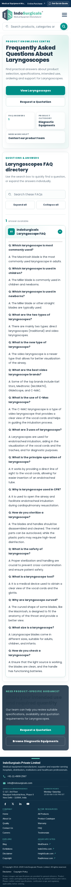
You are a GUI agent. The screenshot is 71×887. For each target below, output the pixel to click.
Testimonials (43, 833)
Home (5, 814)
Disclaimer (7, 853)
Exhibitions (7, 849)
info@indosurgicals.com (19, 783)
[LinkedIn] (20, 804)
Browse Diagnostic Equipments (35, 741)
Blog (5, 844)
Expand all (20, 204)
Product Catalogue (46, 818)
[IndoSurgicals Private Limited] (22, 14)
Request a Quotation (35, 102)
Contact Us (8, 828)
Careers (6, 833)
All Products (43, 814)
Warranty (42, 823)
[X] (12, 804)
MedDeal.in (44, 844)
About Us (7, 818)
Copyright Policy (21, 872)
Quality (6, 823)
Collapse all (51, 204)
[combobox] (31, 26)
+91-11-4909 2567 (17, 776)
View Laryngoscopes (35, 90)
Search (63, 26)
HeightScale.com (47, 853)
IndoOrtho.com (46, 849)
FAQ (40, 828)
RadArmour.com (46, 858)
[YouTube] (28, 804)
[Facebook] (5, 804)
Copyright (7, 858)
